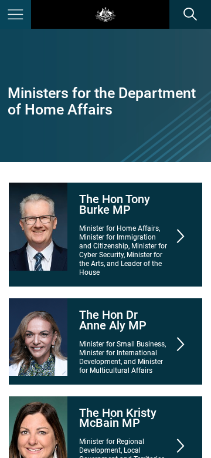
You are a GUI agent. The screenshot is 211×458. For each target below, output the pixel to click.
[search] (190, 14)
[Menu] (15, 14)
